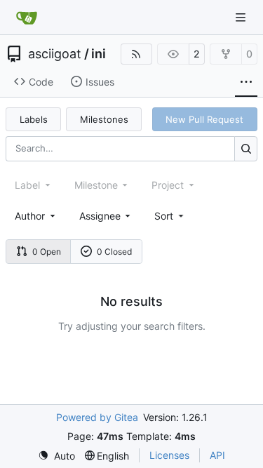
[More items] (246, 82)
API (217, 455)
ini (98, 54)
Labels (34, 119)
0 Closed (114, 251)
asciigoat (54, 54)
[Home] (26, 17)
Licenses (169, 455)
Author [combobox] (30, 216)
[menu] (170, 215)
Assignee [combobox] (100, 216)
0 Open (46, 251)
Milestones (104, 119)
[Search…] (245, 148)
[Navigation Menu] (242, 17)
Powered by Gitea (97, 417)
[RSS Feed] (137, 54)
